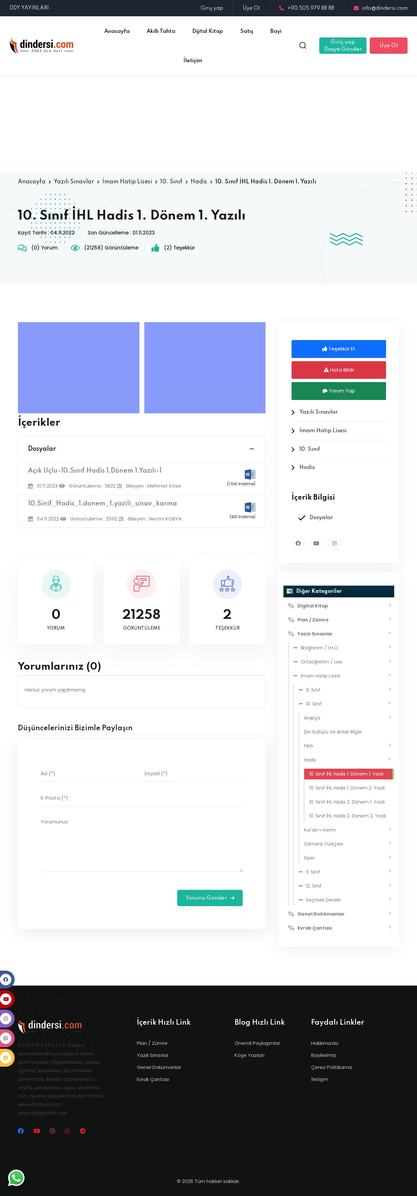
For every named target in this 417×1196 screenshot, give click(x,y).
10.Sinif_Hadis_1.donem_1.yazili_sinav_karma (102, 504)
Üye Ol (251, 8)
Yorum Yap (341, 390)
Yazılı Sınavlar (74, 182)
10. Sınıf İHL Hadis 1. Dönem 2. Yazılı (347, 788)
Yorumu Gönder (206, 898)
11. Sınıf (313, 872)
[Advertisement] (208, 123)
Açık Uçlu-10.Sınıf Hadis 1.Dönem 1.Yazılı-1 (95, 471)
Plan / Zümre (152, 1043)
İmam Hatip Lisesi (127, 182)
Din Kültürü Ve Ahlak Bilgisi (333, 732)
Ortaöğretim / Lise (321, 662)
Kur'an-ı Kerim (320, 830)
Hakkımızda (324, 1043)
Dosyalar (42, 449)
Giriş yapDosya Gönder (343, 45)
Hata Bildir (341, 369)
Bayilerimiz (323, 1055)
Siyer (309, 858)
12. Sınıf (314, 886)
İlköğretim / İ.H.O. (320, 648)
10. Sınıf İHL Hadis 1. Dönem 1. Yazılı (346, 774)
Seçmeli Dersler (323, 900)
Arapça (312, 718)
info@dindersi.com (385, 8)
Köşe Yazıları (250, 1055)
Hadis (199, 182)
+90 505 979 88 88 (310, 8)
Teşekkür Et (341, 348)
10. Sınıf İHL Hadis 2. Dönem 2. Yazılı (347, 816)
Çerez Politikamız (331, 1067)
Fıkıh (308, 746)
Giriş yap (212, 8)
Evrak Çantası (153, 1079)
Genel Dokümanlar (159, 1067)
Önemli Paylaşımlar (257, 1043)
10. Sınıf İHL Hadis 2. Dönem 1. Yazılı (347, 802)
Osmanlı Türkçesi (323, 844)
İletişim (319, 1079)
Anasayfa (32, 182)
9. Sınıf (313, 690)
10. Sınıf (171, 182)
